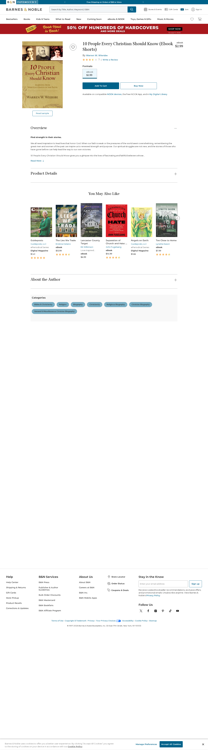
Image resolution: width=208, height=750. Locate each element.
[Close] (4, 21)
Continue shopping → (12, 38)
